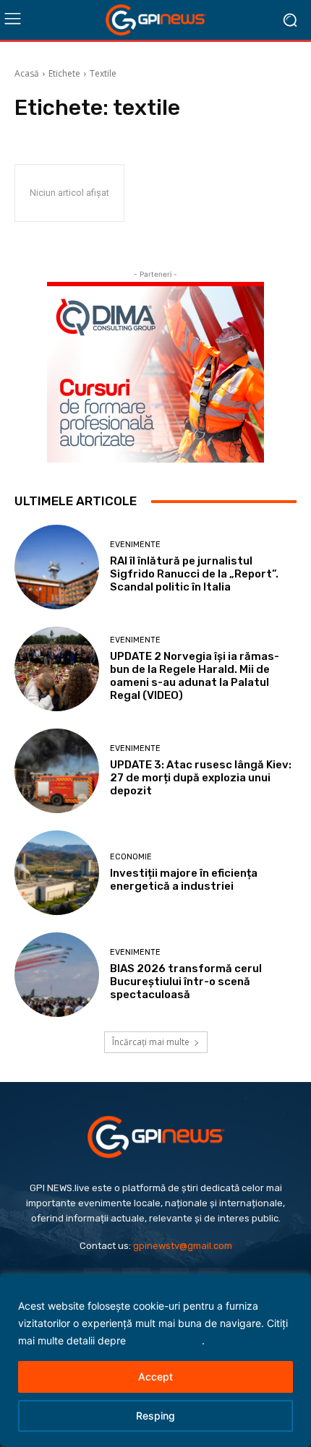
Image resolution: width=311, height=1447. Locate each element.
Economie (131, 857)
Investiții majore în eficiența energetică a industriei (183, 880)
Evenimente (135, 545)
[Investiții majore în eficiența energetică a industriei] (56, 872)
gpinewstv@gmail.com (182, 1245)
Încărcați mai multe (150, 1042)
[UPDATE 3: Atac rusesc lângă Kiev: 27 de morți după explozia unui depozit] (56, 771)
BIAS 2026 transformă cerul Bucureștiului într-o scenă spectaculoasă (186, 981)
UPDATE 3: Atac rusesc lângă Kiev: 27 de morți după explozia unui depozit (200, 777)
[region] (155, 1360)
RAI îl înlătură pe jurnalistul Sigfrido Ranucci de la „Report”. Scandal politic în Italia (194, 573)
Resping (155, 1415)
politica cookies (165, 1340)
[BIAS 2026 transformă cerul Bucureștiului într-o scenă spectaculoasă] (56, 974)
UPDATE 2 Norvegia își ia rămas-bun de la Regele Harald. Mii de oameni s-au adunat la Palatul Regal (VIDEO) (194, 676)
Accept (155, 1376)
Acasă (26, 73)
